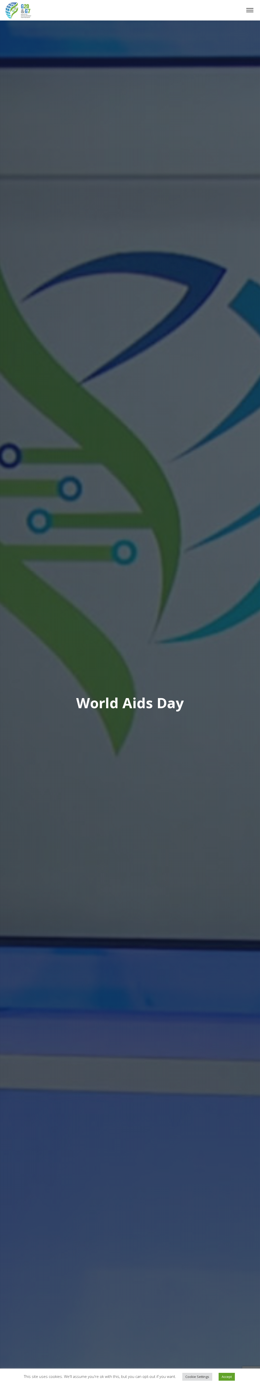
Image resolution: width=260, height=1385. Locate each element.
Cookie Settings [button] (197, 1376)
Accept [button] (227, 1376)
